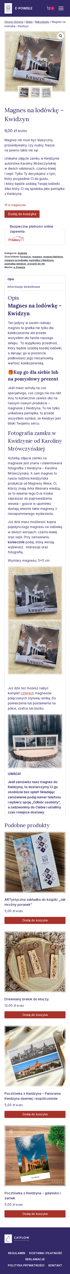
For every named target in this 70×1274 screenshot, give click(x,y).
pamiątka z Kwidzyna (41, 260)
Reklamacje (35, 1259)
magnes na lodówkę (16, 260)
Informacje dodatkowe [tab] (23, 287)
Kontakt (55, 1265)
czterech (27, 693)
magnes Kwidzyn (53, 256)
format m (25, 256)
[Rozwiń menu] (61, 8)
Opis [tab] (10, 279)
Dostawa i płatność (45, 1253)
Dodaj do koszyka (22, 214)
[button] (60, 36)
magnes (37, 256)
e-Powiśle (19, 267)
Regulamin (16, 1253)
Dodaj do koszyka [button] (35, 920)
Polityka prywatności (26, 1265)
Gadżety (22, 253)
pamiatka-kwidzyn (15, 263)
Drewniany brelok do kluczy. (26, 999)
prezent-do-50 (36, 263)
